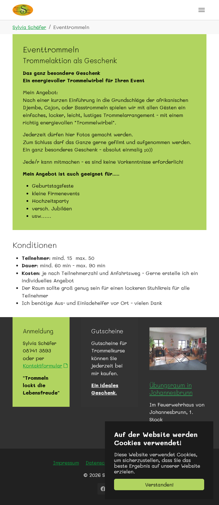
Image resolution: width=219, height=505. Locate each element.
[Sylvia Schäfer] (23, 9)
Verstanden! (159, 484)
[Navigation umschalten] (201, 10)
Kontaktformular (42, 365)
